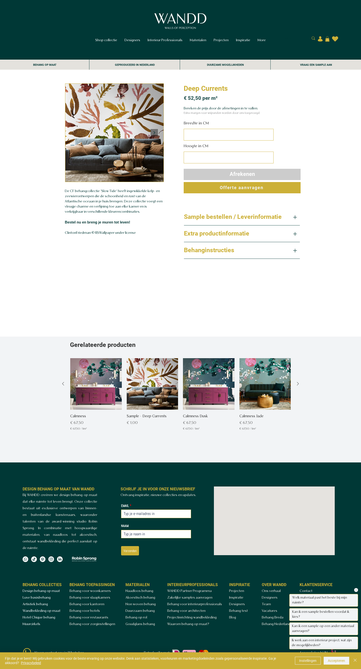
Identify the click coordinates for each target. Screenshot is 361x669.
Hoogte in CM (196, 146)
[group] (180, 400)
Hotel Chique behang (39, 617)
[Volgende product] (298, 384)
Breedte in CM (196, 123)
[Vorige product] (63, 384)
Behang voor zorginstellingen (92, 624)
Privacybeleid (31, 663)
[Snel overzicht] (96, 384)
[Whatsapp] (25, 559)
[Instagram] (51, 559)
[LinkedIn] (60, 559)
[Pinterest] (42, 559)
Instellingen (308, 661)
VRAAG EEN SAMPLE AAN (316, 64)
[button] (327, 39)
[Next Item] (154, 132)
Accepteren (336, 661)
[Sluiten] (355, 660)
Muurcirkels (31, 624)
